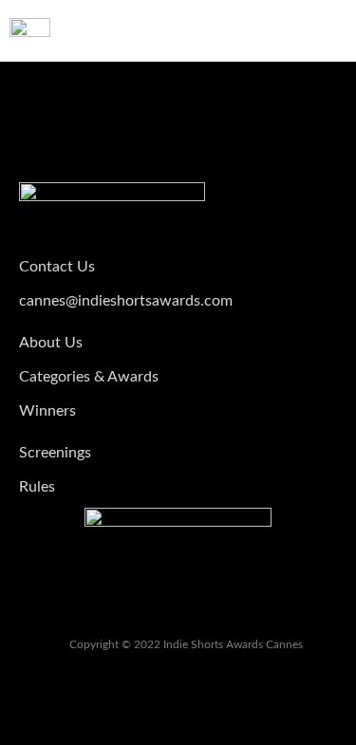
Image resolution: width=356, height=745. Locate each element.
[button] (328, 30)
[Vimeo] (130, 607)
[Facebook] (227, 607)
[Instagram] (178, 607)
